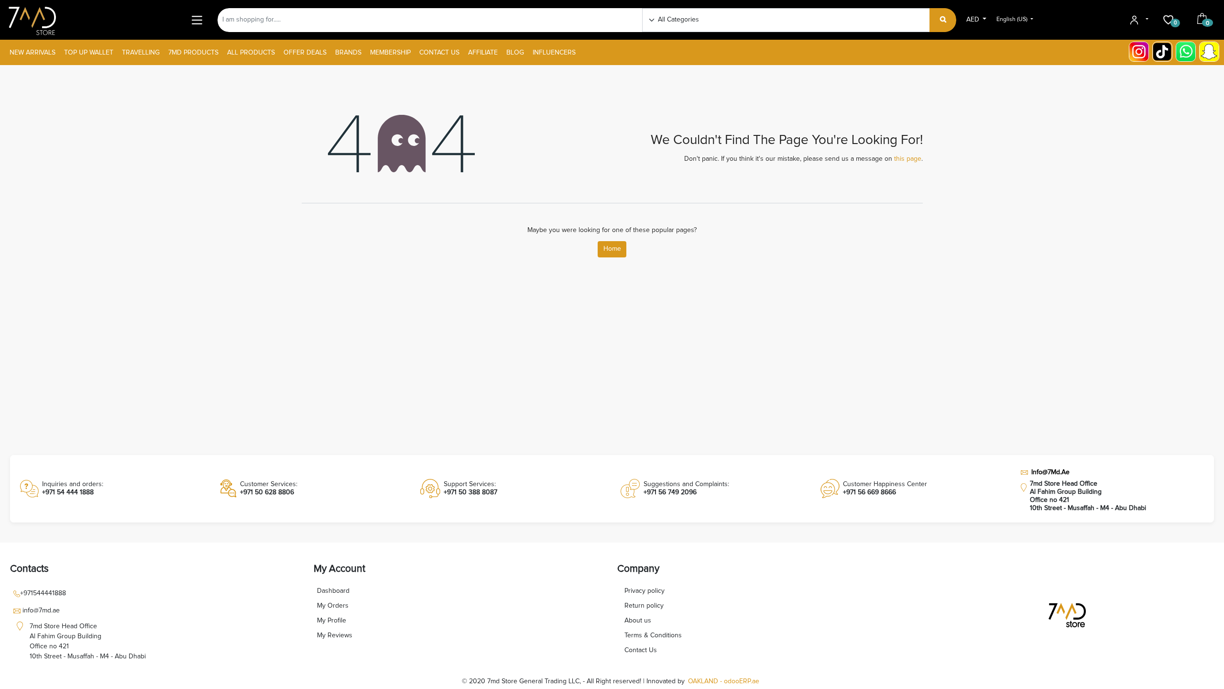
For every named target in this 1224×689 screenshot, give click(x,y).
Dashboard (333, 591)
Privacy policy (644, 591)
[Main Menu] (197, 20)
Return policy (644, 605)
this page (907, 159)
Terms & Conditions (653, 635)
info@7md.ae (41, 610)
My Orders (333, 605)
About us (637, 620)
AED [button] (973, 19)
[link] (112, 488)
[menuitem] (32, 52)
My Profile (331, 620)
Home (612, 248)
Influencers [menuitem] (554, 52)
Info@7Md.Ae (1050, 472)
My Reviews (334, 635)
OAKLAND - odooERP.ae (723, 681)
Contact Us (640, 650)
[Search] (943, 20)
